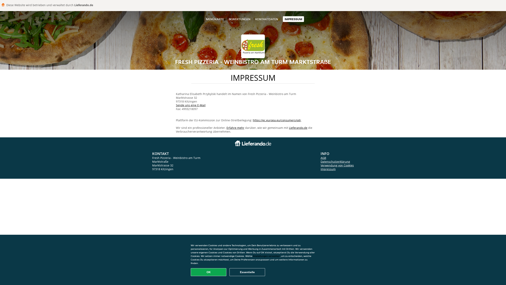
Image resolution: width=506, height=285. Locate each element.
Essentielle (247, 272)
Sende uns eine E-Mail (191, 105)
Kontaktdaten (266, 19)
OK (209, 272)
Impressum (293, 19)
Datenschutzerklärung (335, 161)
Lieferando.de (298, 128)
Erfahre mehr (235, 128)
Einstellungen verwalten (266, 256)
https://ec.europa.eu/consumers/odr (277, 120)
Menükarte (215, 19)
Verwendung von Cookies (337, 165)
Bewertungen (239, 19)
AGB (323, 158)
